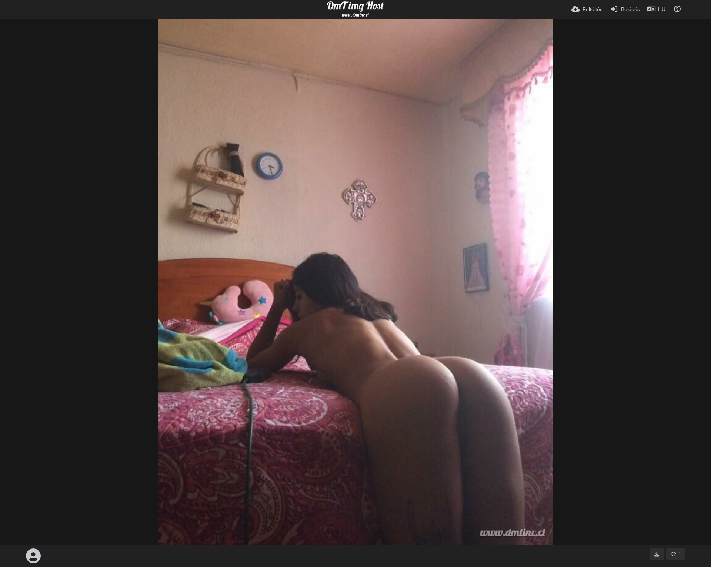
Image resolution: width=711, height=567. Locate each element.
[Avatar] (33, 555)
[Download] (657, 554)
